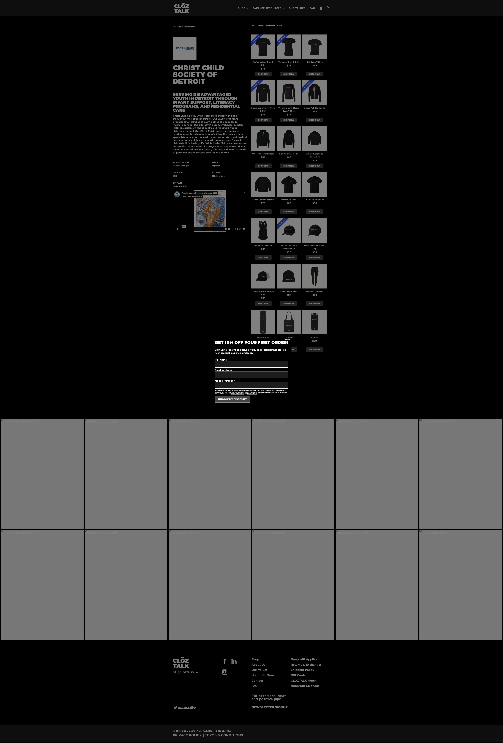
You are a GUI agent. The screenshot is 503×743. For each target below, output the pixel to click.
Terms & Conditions (237, 394)
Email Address (224, 370)
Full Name (221, 360)
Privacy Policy (252, 394)
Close (287, 339)
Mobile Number (225, 380)
